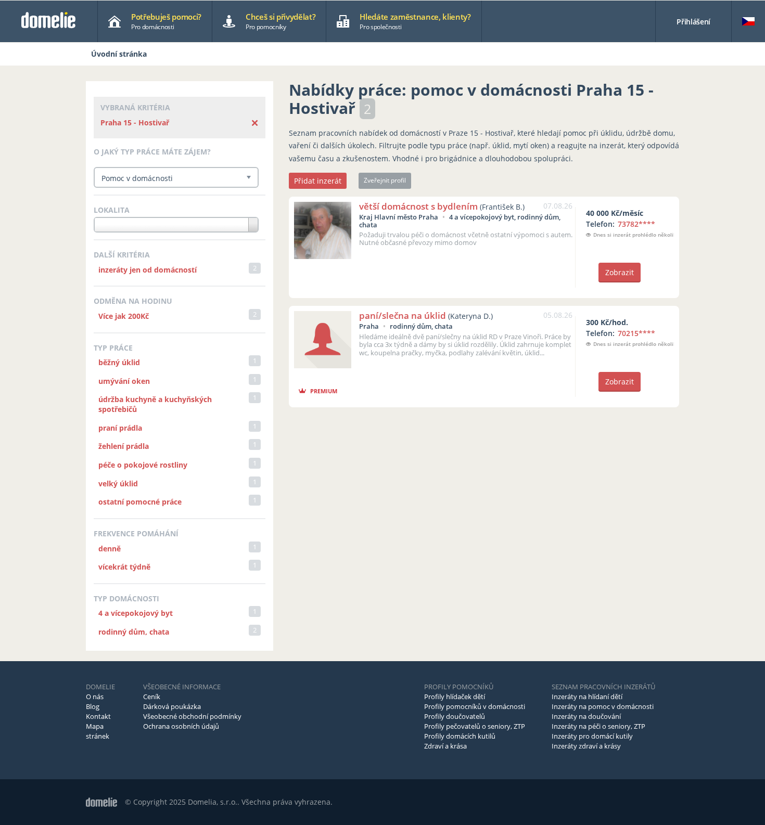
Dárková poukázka (172, 706)
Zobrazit (619, 272)
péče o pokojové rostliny (142, 465)
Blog (92, 706)
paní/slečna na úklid (402, 315)
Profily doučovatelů (454, 716)
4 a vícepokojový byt (135, 613)
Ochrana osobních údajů (181, 726)
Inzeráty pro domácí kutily (592, 736)
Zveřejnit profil (385, 180)
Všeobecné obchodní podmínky (192, 716)
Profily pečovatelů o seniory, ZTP (474, 726)
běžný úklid (119, 362)
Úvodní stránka (119, 54)
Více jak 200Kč (123, 316)
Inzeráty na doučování (586, 716)
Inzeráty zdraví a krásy (586, 746)
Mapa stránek (97, 731)
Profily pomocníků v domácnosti (474, 706)
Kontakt (98, 716)
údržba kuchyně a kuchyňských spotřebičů (155, 404)
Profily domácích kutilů (459, 736)
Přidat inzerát (317, 181)
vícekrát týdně (124, 567)
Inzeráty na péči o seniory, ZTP (598, 726)
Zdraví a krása (445, 746)
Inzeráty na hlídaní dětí (587, 696)
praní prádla (120, 428)
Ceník (151, 696)
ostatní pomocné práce (140, 502)
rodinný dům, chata (133, 632)
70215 (636, 333)
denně (109, 548)
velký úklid (118, 483)
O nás (95, 696)
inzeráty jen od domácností (147, 270)
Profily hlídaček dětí (454, 696)
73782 (636, 224)
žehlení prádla (123, 446)
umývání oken (124, 381)
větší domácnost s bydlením (418, 206)
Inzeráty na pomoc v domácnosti (603, 706)
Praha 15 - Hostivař (134, 122)
